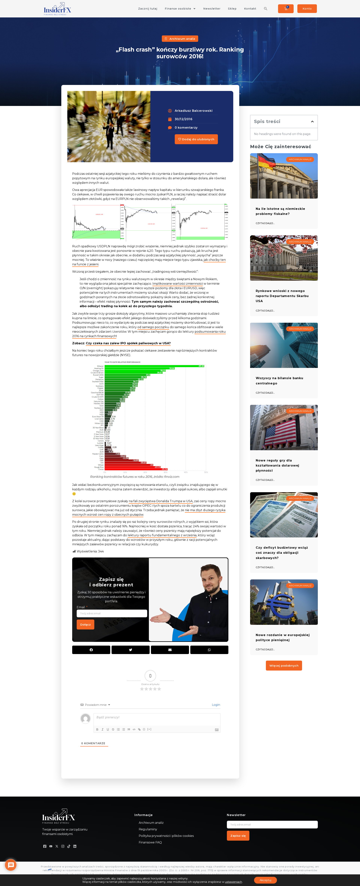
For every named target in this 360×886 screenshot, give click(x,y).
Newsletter (211, 8)
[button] (265, 8)
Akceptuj (265, 880)
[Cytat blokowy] (128, 729)
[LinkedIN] (74, 846)
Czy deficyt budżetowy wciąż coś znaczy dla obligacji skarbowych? (282, 553)
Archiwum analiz (182, 39)
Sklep (232, 8)
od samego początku (153, 327)
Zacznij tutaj (147, 8)
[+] (149, 729)
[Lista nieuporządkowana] (123, 729)
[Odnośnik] (139, 729)
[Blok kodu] (134, 729)
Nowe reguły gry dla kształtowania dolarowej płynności (277, 465)
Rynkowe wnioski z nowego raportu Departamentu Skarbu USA (282, 296)
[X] (56, 846)
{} (144, 729)
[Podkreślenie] (107, 729)
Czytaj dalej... (265, 223)
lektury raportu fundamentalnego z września (162, 535)
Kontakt (250, 8)
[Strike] (113, 729)
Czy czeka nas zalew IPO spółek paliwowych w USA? (128, 343)
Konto (307, 8)
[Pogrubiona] (97, 729)
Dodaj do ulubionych (197, 139)
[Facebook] (44, 846)
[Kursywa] (102, 729)
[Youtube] (50, 846)
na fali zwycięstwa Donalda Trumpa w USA (161, 501)
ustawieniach (233, 882)
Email (81, 607)
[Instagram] (62, 846)
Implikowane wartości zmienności (177, 283)
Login (215, 705)
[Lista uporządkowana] (118, 729)
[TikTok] (68, 846)
